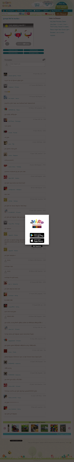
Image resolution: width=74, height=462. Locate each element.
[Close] (49, 214)
